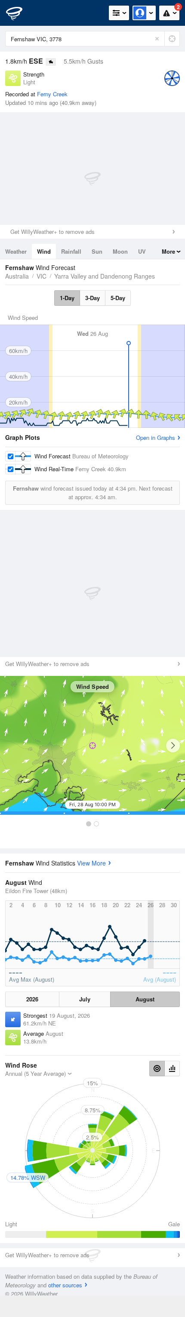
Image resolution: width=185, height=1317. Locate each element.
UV (142, 251)
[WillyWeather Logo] (19, 13)
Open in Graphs (155, 437)
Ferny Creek (52, 94)
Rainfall (71, 251)
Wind (44, 251)
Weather (16, 251)
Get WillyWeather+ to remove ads (52, 231)
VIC (41, 276)
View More (91, 863)
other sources (65, 1285)
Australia (17, 276)
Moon (120, 251)
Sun (97, 251)
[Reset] (157, 38)
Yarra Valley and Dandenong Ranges (104, 276)
